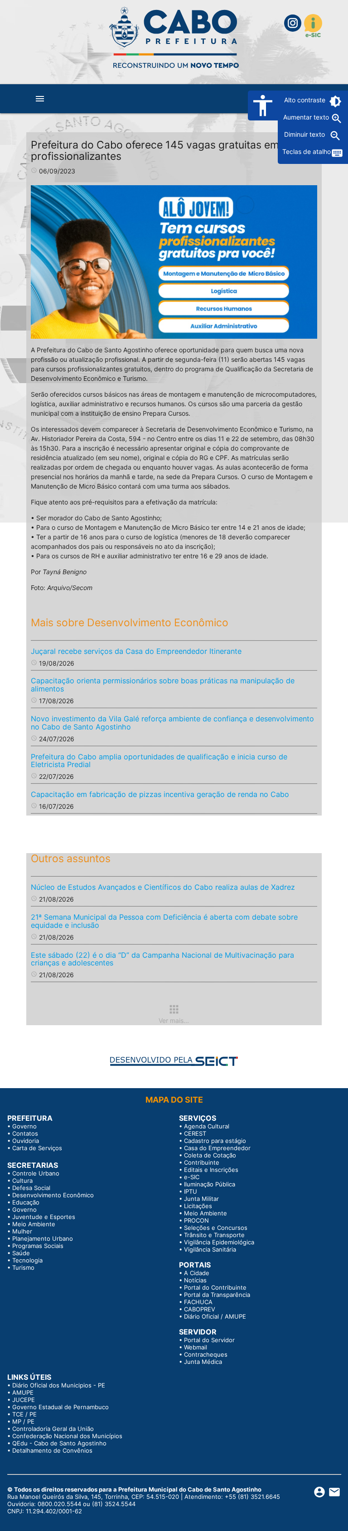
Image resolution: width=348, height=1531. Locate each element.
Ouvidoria (25, 1140)
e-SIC (191, 1177)
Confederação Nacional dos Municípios (67, 1436)
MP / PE (23, 1421)
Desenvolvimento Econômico (53, 1195)
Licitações (198, 1205)
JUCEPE (23, 1399)
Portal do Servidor (209, 1340)
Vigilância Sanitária (210, 1249)
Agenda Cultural (206, 1126)
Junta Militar (201, 1198)
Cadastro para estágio (215, 1140)
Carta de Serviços (37, 1148)
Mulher (22, 1231)
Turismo (23, 1267)
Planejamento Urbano (42, 1238)
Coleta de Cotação (210, 1155)
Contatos (25, 1133)
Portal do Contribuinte (215, 1287)
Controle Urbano (35, 1173)
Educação (25, 1202)
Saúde (21, 1253)
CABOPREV (199, 1309)
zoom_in (336, 118)
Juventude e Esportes (43, 1216)
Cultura (22, 1180)
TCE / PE (24, 1414)
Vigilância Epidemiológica (219, 1242)
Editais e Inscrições (211, 1169)
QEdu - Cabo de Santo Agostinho (59, 1443)
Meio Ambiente (33, 1224)
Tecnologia (27, 1260)
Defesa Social (31, 1187)
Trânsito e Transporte (214, 1234)
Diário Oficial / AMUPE (215, 1316)
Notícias (195, 1280)
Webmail (195, 1347)
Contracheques (205, 1354)
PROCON (196, 1220)
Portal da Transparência (217, 1294)
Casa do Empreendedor (217, 1148)
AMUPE (23, 1392)
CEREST (195, 1133)
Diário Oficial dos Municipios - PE (58, 1385)
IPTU (190, 1191)
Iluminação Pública (209, 1184)
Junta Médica (203, 1361)
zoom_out (335, 136)
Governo (24, 1126)
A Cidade (196, 1273)
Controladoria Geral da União (53, 1428)
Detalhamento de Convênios (52, 1450)
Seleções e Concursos (215, 1227)
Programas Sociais (37, 1245)
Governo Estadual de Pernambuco (60, 1407)
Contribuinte (201, 1162)
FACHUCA (198, 1301)
